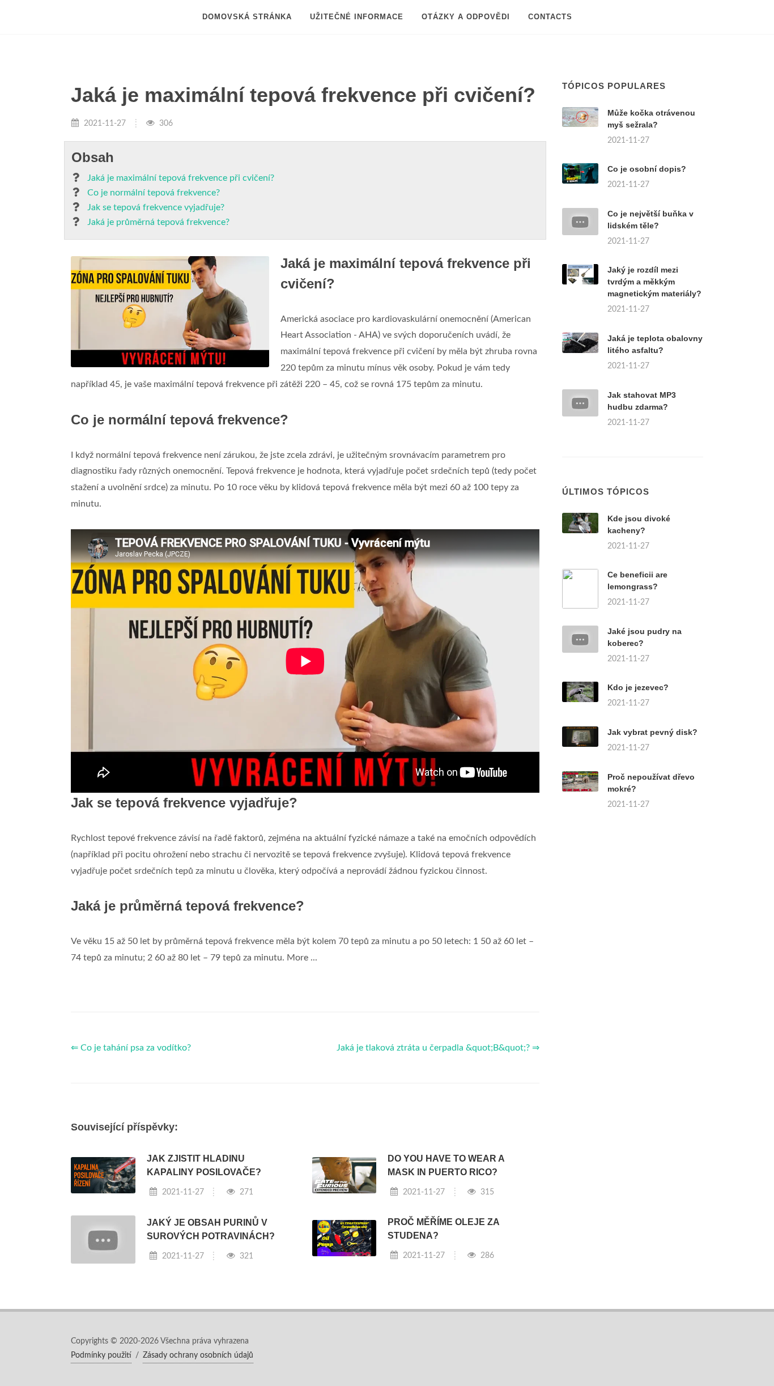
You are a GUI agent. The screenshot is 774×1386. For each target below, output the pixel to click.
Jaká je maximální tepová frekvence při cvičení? (180, 177)
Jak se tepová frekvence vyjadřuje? (155, 207)
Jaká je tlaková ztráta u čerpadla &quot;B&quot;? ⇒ (438, 1047)
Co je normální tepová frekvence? (153, 192)
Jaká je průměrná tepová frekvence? (158, 222)
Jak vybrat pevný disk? (652, 732)
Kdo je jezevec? (638, 687)
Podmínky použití (101, 1355)
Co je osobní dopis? (646, 168)
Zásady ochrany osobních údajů (198, 1355)
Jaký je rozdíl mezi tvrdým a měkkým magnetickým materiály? (654, 281)
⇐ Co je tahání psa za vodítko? (131, 1047)
